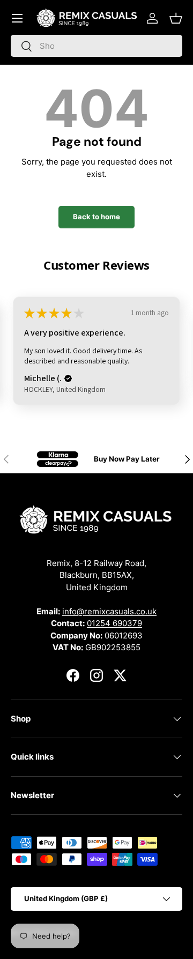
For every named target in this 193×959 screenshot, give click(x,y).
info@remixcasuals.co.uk (109, 611)
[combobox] (96, 46)
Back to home (96, 216)
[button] (176, 18)
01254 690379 (114, 623)
